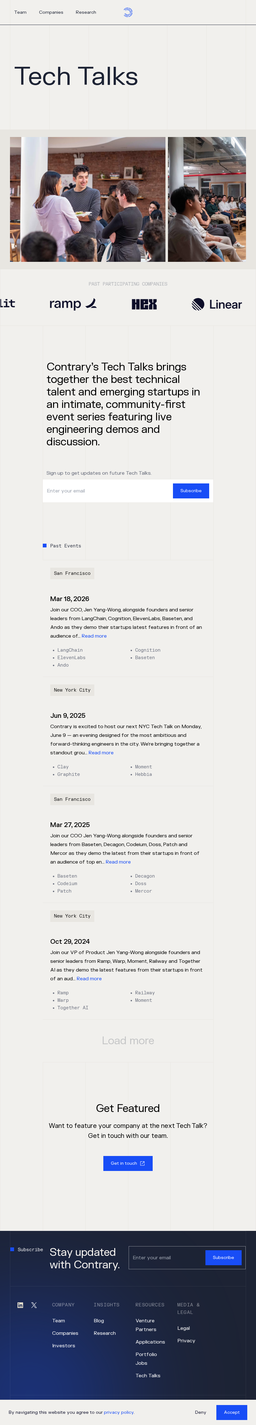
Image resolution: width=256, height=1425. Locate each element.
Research (86, 12)
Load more (128, 1041)
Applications (150, 1342)
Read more (94, 636)
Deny (200, 1412)
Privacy (186, 1341)
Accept (232, 1412)
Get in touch (124, 1163)
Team (20, 12)
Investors (63, 1346)
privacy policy (119, 1412)
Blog (99, 1321)
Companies (51, 12)
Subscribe (191, 490)
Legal (183, 1328)
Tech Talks (147, 1376)
